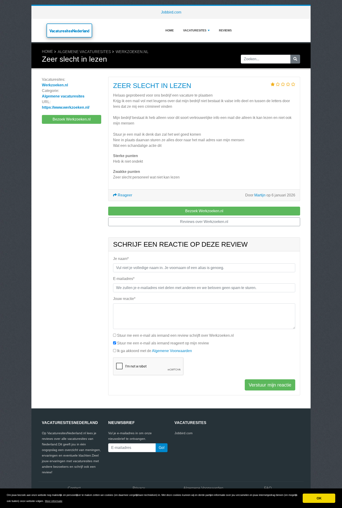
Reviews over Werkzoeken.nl (204, 222)
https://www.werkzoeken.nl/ (65, 107)
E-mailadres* (123, 279)
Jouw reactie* (124, 299)
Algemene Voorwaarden (172, 351)
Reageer (124, 195)
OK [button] (319, 498)
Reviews (225, 30)
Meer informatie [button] (53, 501)
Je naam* (121, 259)
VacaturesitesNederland (69, 30)
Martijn (259, 195)
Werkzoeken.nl (132, 52)
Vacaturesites (194, 30)
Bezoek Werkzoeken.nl (72, 119)
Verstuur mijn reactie (270, 384)
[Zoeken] (295, 59)
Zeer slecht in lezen (152, 85)
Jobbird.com (171, 12)
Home (169, 30)
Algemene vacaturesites (84, 52)
